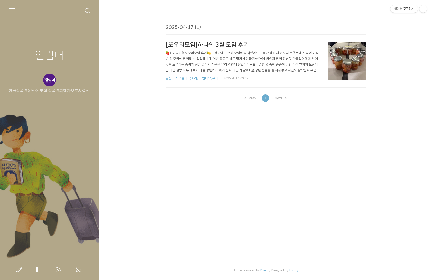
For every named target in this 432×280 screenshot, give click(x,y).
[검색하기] (88, 11)
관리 (80, 270)
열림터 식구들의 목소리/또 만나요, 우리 (192, 78)
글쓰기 (20, 270)
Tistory (293, 270)
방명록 (40, 270)
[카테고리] (12, 11)
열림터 (49, 56)
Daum (264, 270)
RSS (60, 270)
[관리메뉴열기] (423, 9)
